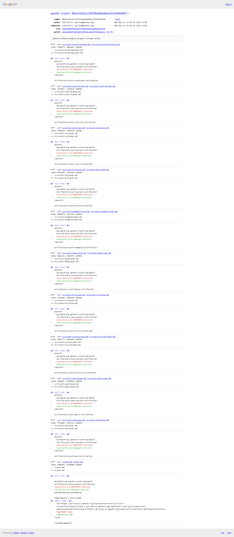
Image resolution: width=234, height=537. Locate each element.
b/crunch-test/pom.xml (97, 420)
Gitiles (16, 532)
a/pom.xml (67, 462)
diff (110, 32)
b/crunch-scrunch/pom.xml (103, 337)
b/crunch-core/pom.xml (97, 128)
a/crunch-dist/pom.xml (74, 169)
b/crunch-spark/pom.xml (99, 378)
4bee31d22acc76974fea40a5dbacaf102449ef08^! (99, 13)
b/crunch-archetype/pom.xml (106, 44)
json (229, 532)
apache (55, 13)
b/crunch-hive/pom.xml (97, 295)
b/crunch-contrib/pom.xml (103, 86)
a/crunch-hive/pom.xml (74, 295)
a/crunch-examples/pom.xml (76, 211)
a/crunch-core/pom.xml (74, 128)
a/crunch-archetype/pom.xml (77, 44)
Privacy (24, 532)
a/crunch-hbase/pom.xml (74, 253)
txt (222, 532)
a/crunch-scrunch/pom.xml (76, 337)
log (117, 19)
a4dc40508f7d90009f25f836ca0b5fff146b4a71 (83, 32)
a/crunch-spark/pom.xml (74, 378)
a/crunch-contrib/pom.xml (76, 86)
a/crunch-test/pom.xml (74, 420)
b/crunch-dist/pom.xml (97, 169)
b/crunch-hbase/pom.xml (99, 253)
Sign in (228, 4)
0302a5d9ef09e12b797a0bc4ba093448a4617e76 (83, 28)
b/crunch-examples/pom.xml (104, 211)
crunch (65, 13)
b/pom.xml (78, 462)
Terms (31, 532)
